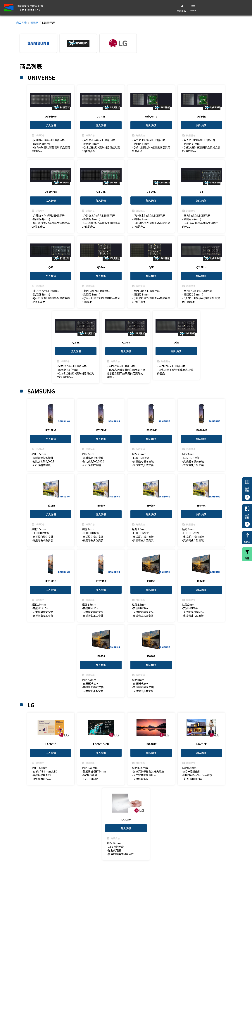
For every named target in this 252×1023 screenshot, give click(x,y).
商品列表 (21, 22)
